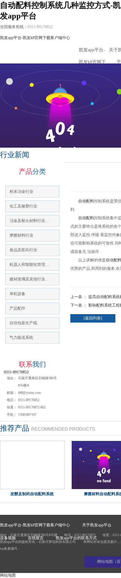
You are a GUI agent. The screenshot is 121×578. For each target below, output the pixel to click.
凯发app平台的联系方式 (76, 538)
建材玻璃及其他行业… (29, 279)
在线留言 (36, 538)
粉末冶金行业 (21, 191)
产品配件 (17, 308)
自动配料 (86, 201)
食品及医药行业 (23, 250)
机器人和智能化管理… (29, 264)
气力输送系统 (21, 337)
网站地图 (8, 575)
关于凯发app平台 (96, 525)
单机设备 (17, 294)
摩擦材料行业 (21, 235)
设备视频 (8, 538)
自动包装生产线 (23, 323)
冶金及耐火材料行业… (29, 221)
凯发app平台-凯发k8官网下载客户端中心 (35, 38)
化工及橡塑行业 (23, 206)
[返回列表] (93, 318)
